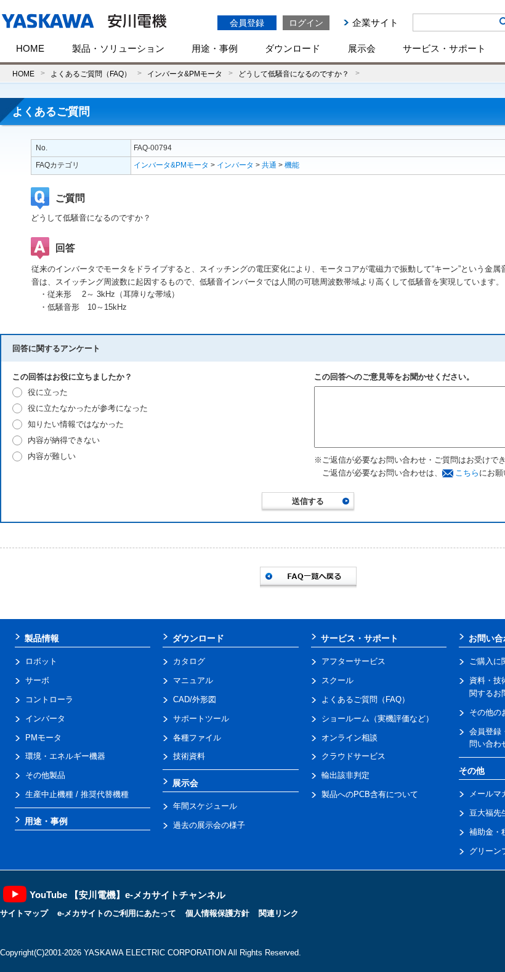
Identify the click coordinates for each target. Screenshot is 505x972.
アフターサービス (353, 661)
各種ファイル (197, 737)
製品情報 (42, 638)
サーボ (37, 680)
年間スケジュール (205, 806)
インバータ (235, 165)
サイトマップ (24, 913)
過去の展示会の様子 (209, 825)
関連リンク (279, 913)
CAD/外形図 (194, 699)
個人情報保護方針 (217, 913)
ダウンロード (292, 48)
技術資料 (189, 756)
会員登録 (247, 23)
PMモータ (43, 737)
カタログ (189, 661)
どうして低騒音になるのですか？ (293, 74)
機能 (292, 165)
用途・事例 (215, 48)
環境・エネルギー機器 (65, 756)
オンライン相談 (349, 737)
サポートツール (201, 718)
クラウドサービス (353, 756)
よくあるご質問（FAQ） (90, 74)
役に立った (48, 392)
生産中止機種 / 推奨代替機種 (77, 794)
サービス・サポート (444, 48)
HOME (30, 48)
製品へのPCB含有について (369, 794)
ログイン (306, 23)
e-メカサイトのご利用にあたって (116, 913)
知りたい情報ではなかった (76, 424)
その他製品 (45, 775)
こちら (467, 472)
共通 (269, 165)
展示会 (362, 48)
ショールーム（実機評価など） (377, 718)
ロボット (41, 661)
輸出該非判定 (345, 775)
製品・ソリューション (118, 48)
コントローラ (49, 699)
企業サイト (375, 22)
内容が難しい (52, 456)
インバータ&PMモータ (184, 74)
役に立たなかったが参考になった (88, 408)
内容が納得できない (64, 440)
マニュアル (193, 680)
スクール (337, 680)
